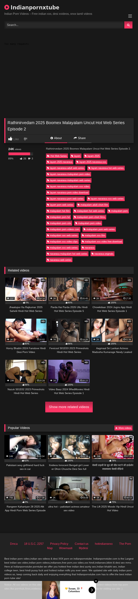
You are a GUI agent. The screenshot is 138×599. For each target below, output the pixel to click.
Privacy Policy (59, 543)
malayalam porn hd (60, 217)
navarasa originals (104, 253)
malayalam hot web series (90, 211)
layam (77, 156)
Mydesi (83, 548)
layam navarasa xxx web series (107, 198)
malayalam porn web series (100, 229)
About (58, 138)
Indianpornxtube (34, 7)
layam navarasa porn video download (69, 192)
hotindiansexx (104, 543)
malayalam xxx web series (64, 247)
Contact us (81, 543)
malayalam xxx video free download (103, 241)
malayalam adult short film (94, 204)
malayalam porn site (60, 223)
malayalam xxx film (95, 235)
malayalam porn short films (91, 217)
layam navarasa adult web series (67, 168)
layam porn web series (61, 204)
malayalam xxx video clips (64, 241)
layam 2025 (94, 156)
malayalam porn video (89, 223)
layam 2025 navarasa (61, 162)
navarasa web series (60, 260)
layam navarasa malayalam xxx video (69, 186)
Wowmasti (65, 548)
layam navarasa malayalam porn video (70, 174)
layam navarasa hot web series (107, 168)
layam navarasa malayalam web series (70, 180)
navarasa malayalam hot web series (68, 253)
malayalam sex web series (64, 235)
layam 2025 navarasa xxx (92, 162)
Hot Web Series (58, 156)
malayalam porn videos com (64, 229)
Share (81, 138)
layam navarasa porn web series (67, 198)
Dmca (14, 543)
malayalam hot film (60, 211)
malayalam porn (119, 211)
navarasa (89, 247)
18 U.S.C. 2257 (34, 543)
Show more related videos (69, 407)
